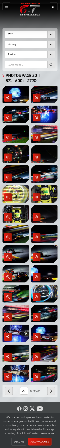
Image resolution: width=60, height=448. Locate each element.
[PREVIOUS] (9, 391)
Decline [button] (19, 441)
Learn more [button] (47, 433)
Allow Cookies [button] (39, 441)
